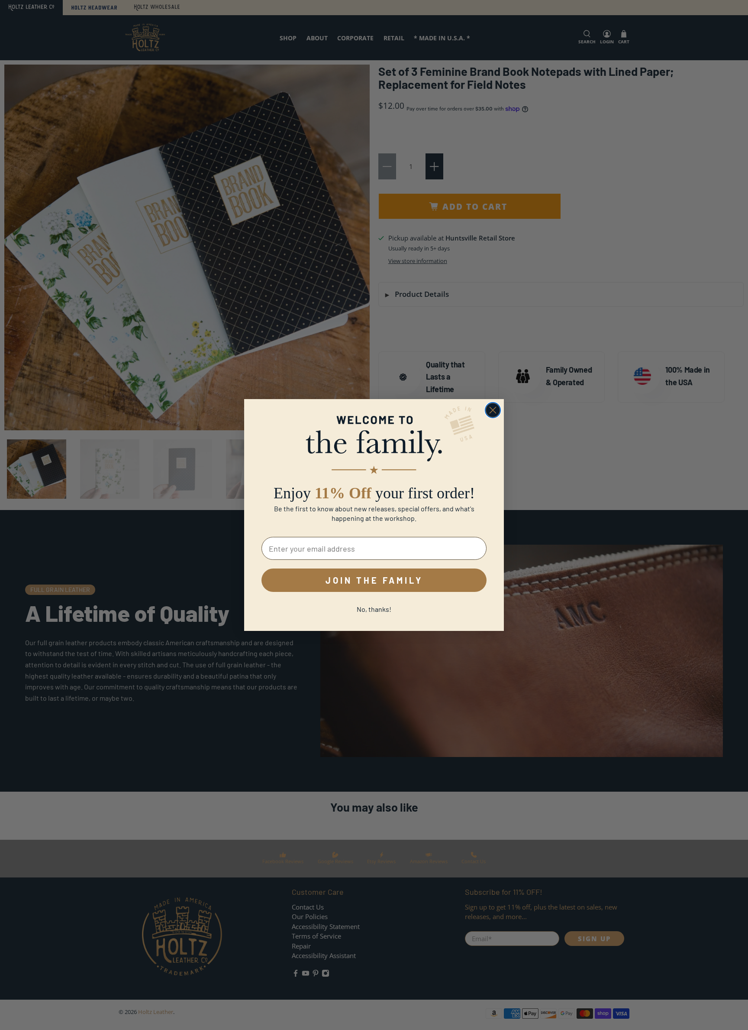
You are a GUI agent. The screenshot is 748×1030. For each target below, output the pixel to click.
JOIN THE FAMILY (374, 580)
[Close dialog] (492, 410)
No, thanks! (374, 609)
